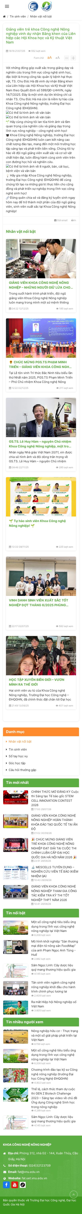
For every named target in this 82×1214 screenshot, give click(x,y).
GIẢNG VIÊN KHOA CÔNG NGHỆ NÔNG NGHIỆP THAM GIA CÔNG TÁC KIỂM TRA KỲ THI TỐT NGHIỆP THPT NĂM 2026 (54, 893)
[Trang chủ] (4, 16)
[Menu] (7, 6)
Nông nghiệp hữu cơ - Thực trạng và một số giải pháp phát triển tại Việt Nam (54, 1035)
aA (49, 57)
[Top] (73, 1194)
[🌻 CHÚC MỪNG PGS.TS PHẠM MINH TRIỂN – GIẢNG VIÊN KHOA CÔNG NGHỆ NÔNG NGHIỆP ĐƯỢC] (41, 338)
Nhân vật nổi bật (41, 16)
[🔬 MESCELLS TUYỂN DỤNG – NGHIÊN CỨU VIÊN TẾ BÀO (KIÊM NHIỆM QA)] (15, 873)
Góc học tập (17, 763)
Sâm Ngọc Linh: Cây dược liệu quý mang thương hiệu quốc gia (53, 967)
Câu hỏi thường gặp (22, 770)
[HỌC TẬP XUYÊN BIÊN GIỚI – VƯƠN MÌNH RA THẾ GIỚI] (41, 655)
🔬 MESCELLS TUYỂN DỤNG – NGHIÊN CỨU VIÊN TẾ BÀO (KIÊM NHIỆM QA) (54, 871)
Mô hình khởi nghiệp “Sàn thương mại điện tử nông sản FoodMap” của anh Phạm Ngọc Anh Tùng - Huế (54, 948)
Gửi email (62, 220)
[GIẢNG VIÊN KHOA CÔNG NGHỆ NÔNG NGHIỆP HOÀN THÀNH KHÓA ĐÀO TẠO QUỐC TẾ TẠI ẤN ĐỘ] (15, 821)
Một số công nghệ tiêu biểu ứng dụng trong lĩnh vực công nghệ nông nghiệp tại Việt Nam (53, 926)
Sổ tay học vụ (18, 756)
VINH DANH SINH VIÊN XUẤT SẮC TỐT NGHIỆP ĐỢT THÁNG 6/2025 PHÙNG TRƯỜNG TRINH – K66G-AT (38, 602)
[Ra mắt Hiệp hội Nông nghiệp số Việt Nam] (15, 1007)
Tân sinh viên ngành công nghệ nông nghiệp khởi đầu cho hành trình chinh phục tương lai (53, 987)
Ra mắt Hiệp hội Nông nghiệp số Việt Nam (53, 1004)
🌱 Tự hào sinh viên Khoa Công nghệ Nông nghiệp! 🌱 (37, 523)
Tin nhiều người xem (24, 1022)
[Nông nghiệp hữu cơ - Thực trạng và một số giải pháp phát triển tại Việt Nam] (15, 1036)
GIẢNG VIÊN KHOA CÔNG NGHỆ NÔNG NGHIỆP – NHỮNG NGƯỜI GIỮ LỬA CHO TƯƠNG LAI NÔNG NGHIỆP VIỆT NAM (39, 285)
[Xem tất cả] (71, 231)
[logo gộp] (41, 6)
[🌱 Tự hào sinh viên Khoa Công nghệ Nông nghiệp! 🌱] (41, 496)
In (74, 220)
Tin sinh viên (18, 16)
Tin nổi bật (15, 913)
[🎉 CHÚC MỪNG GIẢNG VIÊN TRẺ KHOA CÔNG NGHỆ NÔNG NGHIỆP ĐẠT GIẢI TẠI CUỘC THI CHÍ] (15, 845)
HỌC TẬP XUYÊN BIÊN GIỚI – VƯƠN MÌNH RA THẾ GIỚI (36, 682)
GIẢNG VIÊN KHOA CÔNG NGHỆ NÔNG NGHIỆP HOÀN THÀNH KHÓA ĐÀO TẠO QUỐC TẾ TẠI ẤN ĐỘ (54, 822)
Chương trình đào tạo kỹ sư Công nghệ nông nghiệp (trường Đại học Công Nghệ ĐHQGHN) (54, 1074)
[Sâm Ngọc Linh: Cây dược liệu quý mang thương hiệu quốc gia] (15, 971)
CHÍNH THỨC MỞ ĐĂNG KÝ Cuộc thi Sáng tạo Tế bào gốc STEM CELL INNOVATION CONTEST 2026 (55, 798)
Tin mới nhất (17, 782)
